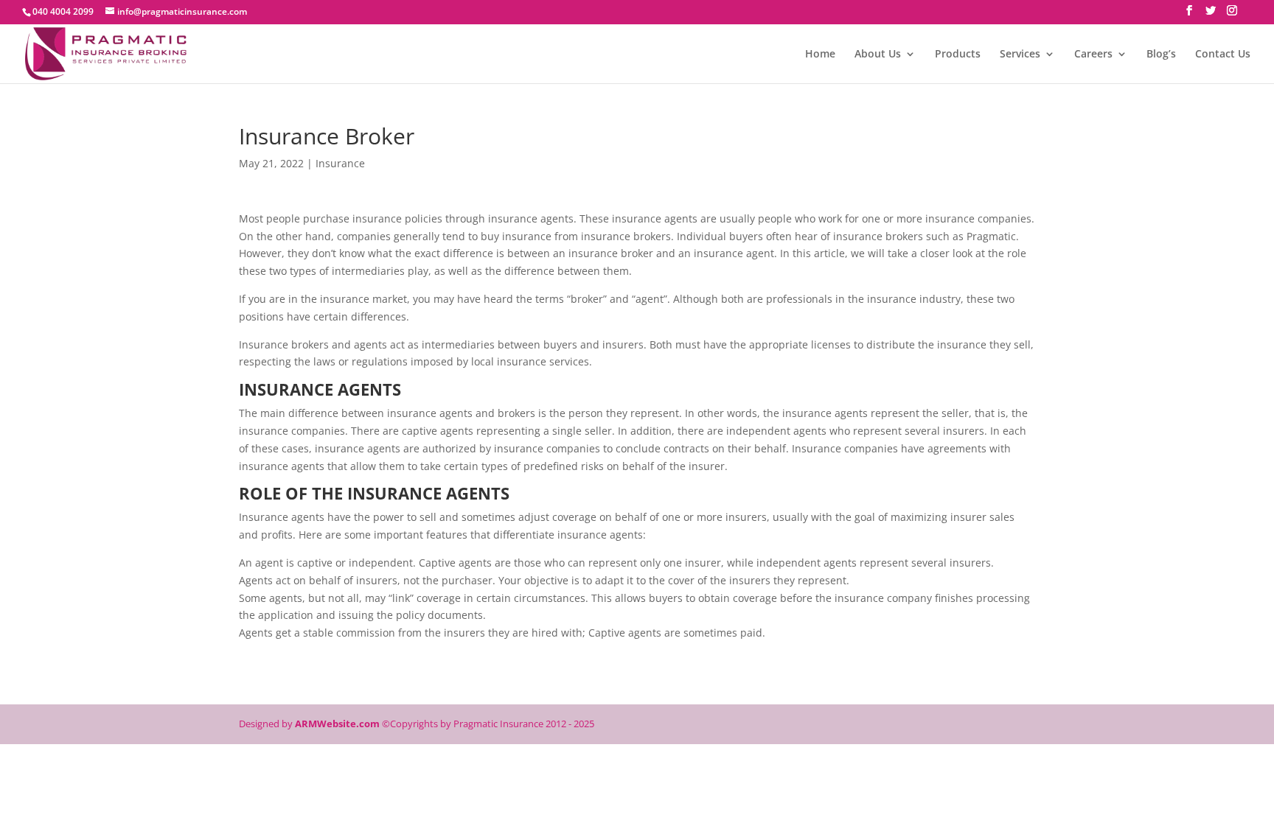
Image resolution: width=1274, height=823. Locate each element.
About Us (877, 54)
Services (1020, 54)
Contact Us (1222, 54)
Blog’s (1161, 54)
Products (958, 54)
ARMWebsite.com (337, 723)
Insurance (340, 163)
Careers (1093, 54)
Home (820, 54)
